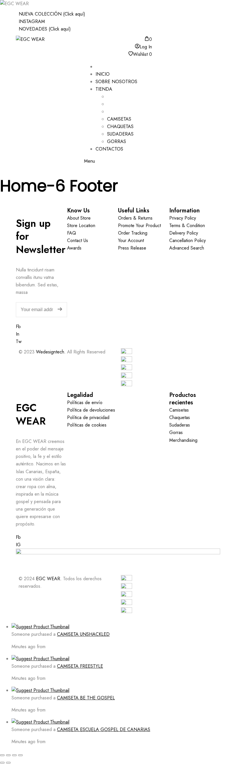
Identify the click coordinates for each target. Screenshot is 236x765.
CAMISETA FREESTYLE (80, 666)
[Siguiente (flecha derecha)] (8, 763)
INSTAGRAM (32, 21)
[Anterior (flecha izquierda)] (2, 763)
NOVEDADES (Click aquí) (45, 29)
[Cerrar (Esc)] (20, 755)
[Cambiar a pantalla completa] (8, 755)
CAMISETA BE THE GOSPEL (86, 697)
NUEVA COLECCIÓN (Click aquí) (52, 14)
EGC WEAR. (49, 578)
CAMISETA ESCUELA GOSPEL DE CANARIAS (103, 729)
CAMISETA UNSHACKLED (83, 634)
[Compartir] (14, 755)
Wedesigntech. (51, 352)
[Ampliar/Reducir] (2, 755)
